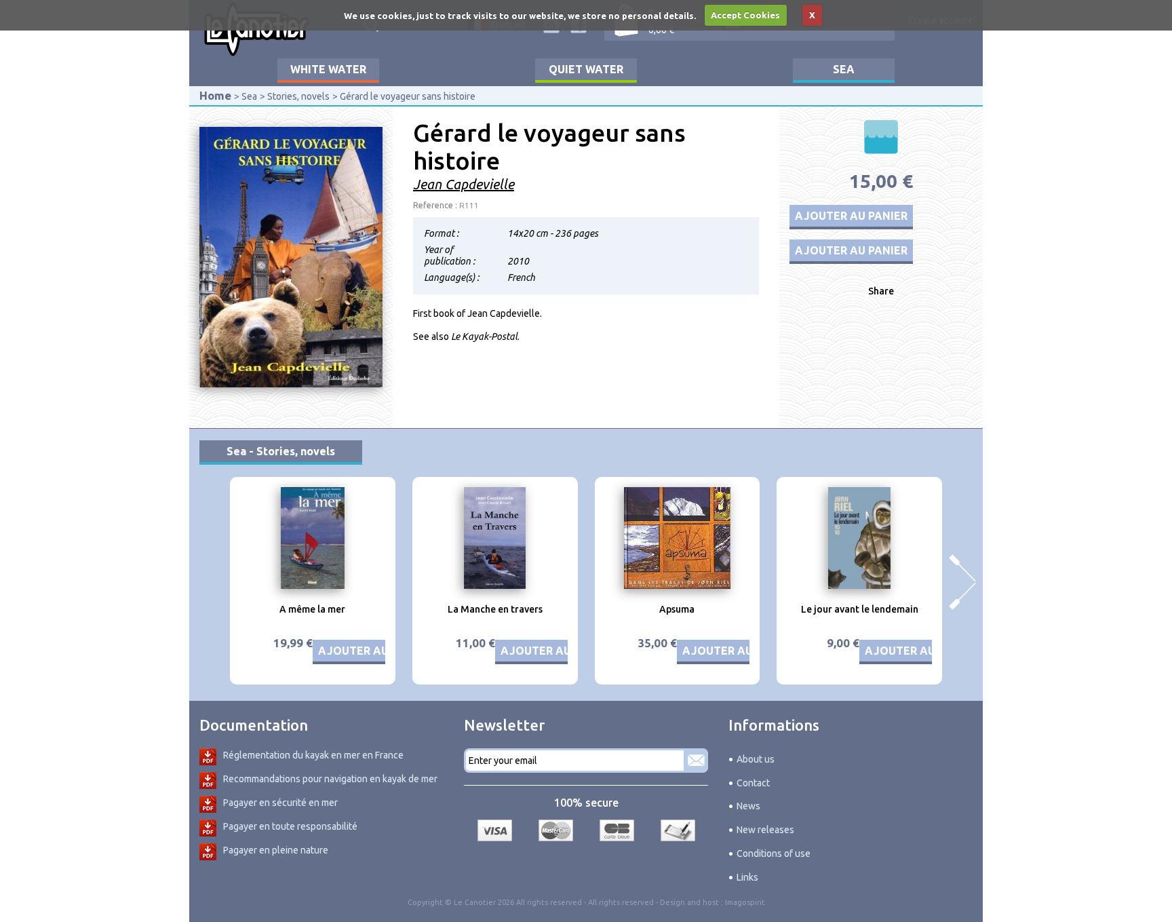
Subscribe (696, 760)
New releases (765, 829)
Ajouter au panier (851, 216)
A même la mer (312, 609)
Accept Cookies (745, 15)
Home (215, 95)
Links (747, 877)
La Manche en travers (495, 609)
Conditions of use (773, 853)
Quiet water (586, 69)
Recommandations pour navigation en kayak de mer (330, 778)
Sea (844, 69)
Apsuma (677, 609)
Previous (209, 582)
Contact (753, 782)
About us (756, 759)
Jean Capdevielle (463, 184)
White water (328, 69)
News (748, 806)
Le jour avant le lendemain (859, 609)
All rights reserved (621, 902)
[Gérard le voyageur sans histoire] (291, 257)
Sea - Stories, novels (281, 451)
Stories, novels (298, 96)
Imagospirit (745, 902)
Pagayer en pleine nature (275, 850)
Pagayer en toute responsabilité (290, 826)
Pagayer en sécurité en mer (280, 802)
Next (962, 582)
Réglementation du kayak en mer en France (313, 755)
